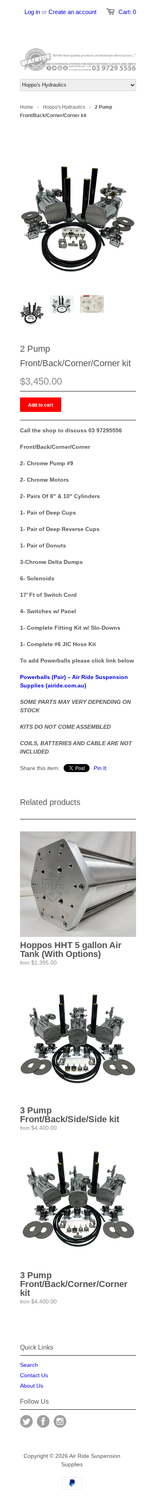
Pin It (100, 768)
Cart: (127, 11)
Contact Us (34, 1375)
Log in (32, 11)
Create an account (72, 11)
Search (29, 1365)
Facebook (43, 1421)
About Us (31, 1385)
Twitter (26, 1421)
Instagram (60, 1421)
